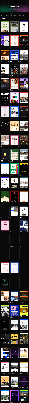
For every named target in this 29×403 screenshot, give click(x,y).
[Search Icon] (26, 1)
